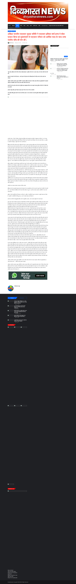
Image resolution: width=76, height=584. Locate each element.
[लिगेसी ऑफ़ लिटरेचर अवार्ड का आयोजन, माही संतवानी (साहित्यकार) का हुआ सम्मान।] (53, 77)
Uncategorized (44, 25)
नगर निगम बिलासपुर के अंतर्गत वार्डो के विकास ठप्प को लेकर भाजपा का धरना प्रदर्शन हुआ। (19, 306)
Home (9, 25)
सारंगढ (21, 25)
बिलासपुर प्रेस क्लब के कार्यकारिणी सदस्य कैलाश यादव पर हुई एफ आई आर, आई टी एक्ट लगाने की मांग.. (62, 64)
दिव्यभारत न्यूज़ (11, 42)
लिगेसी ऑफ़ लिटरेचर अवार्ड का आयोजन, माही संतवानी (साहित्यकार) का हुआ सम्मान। (62, 77)
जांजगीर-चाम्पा (35, 25)
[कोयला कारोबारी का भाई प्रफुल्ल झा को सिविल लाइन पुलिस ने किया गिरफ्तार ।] (10, 317)
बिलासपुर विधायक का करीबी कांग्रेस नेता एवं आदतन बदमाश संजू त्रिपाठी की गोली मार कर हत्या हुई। (20, 311)
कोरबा (39, 25)
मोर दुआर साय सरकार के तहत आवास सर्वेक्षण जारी (56, 25)
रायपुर (24, 25)
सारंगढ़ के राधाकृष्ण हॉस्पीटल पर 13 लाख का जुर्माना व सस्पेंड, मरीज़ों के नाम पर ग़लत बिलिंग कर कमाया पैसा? (20, 302)
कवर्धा (31, 25)
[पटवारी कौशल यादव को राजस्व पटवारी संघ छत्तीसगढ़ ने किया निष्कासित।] (10, 321)
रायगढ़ (28, 25)
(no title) (52, 73)
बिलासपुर (13, 25)
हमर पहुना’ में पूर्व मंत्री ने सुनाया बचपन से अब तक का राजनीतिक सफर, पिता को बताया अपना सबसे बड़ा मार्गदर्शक (62, 69)
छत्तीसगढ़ (17, 25)
